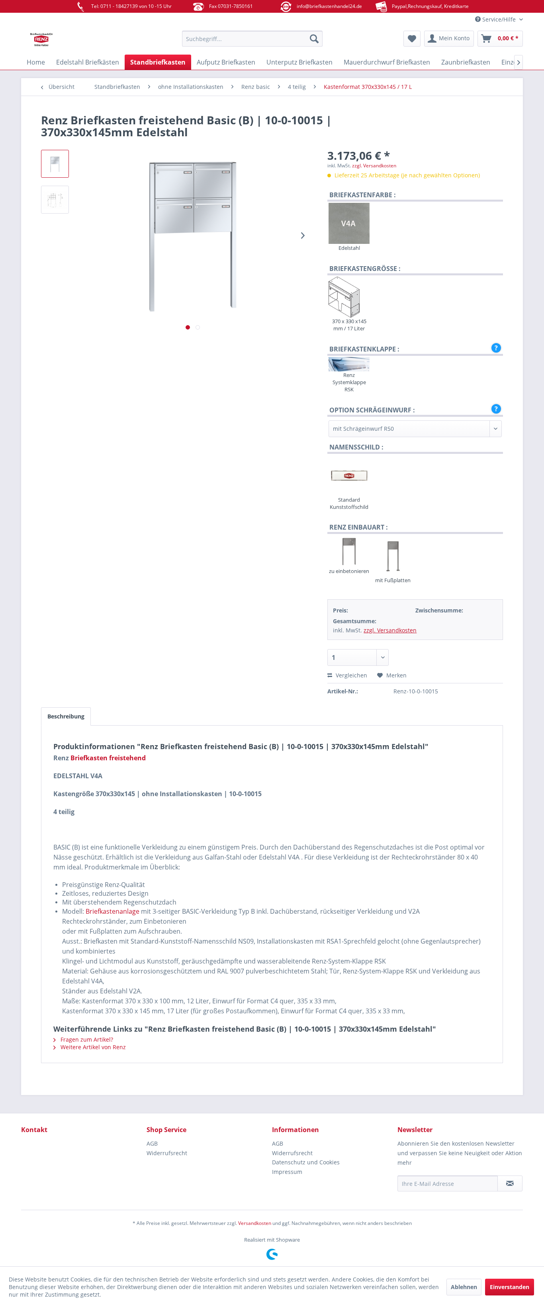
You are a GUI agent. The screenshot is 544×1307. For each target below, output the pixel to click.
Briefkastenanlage (112, 911)
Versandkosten (254, 1223)
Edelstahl (349, 247)
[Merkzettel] (412, 39)
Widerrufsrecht (167, 1153)
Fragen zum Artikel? (86, 1039)
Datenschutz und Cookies (306, 1162)
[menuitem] (252, 39)
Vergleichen (350, 675)
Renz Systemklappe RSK (349, 382)
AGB (152, 1143)
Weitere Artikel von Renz (92, 1047)
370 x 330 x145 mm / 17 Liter (349, 325)
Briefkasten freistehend (108, 758)
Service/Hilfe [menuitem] (499, 19)
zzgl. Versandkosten (374, 165)
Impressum (287, 1172)
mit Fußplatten (393, 580)
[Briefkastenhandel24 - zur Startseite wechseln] (83, 41)
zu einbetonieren (349, 571)
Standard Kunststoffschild (349, 503)
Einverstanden (509, 1287)
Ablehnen (464, 1287)
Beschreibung (65, 716)
